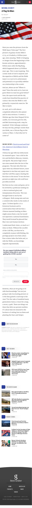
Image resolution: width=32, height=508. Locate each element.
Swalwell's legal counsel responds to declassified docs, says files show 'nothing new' (21, 363)
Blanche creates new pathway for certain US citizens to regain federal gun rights (20, 354)
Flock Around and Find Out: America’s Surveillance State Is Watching (15, 147)
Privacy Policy (16, 496)
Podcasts (10, 489)
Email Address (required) (10, 270)
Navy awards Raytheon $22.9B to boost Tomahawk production (20, 392)
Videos (16, 492)
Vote (25, 281)
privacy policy (23, 276)
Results (16, 281)
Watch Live (22, 486)
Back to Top (25, 496)
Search (27, 2)
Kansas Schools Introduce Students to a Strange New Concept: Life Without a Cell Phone (19, 442)
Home (9, 486)
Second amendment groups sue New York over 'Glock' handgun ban (20, 409)
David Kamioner (6, 17)
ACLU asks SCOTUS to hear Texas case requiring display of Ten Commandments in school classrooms (20, 371)
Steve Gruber (16, 478)
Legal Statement (8, 496)
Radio (22, 489)
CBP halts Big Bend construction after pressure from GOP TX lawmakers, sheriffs (20, 400)
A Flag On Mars (16, 2)
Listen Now (30, 2)
